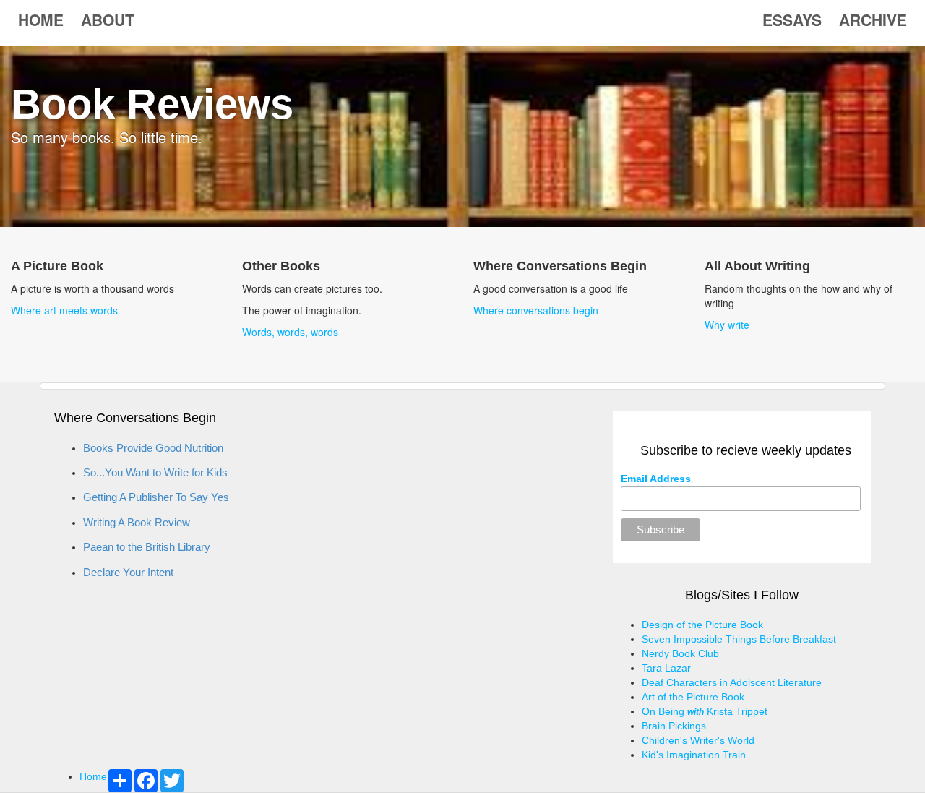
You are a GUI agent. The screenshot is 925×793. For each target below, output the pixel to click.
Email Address (656, 478)
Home (93, 776)
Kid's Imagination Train (694, 754)
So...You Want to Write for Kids (155, 472)
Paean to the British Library (146, 547)
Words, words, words (290, 332)
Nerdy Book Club (680, 653)
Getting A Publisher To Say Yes (156, 497)
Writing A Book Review (136, 522)
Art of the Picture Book (693, 697)
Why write (727, 324)
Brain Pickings (674, 726)
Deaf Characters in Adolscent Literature (732, 682)
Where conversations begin (535, 310)
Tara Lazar (666, 668)
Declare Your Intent (128, 572)
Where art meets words (64, 310)
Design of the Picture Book (702, 624)
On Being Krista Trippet (704, 711)
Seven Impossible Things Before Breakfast (739, 639)
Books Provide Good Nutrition (153, 448)
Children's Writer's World (698, 740)
